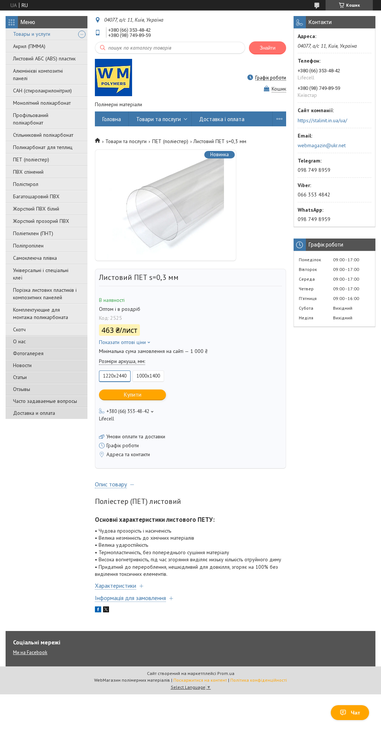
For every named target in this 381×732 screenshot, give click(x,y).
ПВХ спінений (28, 171)
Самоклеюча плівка (35, 258)
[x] (106, 610)
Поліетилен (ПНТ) (33, 233)
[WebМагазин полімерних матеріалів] (113, 78)
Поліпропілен (28, 245)
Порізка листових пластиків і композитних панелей (45, 294)
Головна (111, 119)
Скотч (19, 329)
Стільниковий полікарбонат (43, 135)
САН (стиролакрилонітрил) (42, 90)
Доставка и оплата (34, 413)
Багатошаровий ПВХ (36, 196)
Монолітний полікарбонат (42, 103)
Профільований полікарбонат (30, 119)
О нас (19, 341)
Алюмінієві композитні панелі (38, 74)
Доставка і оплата (221, 119)
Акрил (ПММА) (29, 46)
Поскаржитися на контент (200, 680)
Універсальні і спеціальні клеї (40, 274)
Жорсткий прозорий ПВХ (41, 221)
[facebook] (98, 610)
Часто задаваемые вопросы (45, 401)
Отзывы (21, 389)
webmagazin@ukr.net (322, 145)
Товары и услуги (31, 34)
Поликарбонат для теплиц (43, 147)
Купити (132, 394)
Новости (22, 365)
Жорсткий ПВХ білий (36, 208)
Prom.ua (225, 673)
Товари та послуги (158, 119)
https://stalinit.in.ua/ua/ (322, 120)
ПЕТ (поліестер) (31, 159)
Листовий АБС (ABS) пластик (44, 58)
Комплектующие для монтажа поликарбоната (40, 313)
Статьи (20, 377)
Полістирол (25, 184)
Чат (355, 713)
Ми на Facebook (30, 652)
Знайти (267, 48)
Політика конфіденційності (258, 680)
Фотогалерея (28, 353)
